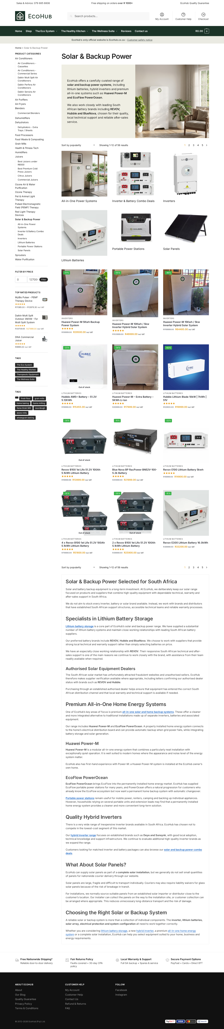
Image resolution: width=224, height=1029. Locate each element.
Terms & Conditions (26, 1008)
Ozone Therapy (23, 192)
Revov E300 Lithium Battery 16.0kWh (185, 542)
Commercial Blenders (29, 113)
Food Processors (24, 135)
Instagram (121, 994)
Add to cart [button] (84, 339)
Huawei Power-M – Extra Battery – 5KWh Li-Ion (133, 398)
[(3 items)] (16, 398)
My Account (162, 19)
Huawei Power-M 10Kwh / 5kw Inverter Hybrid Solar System (130, 325)
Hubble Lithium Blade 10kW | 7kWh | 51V (184, 398)
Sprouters (20, 255)
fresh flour (26, 398)
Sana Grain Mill (24, 408)
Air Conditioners (23, 58)
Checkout (203, 19)
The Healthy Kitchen (26, 369)
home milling (39, 403)
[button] (202, 31)
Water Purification (24, 259)
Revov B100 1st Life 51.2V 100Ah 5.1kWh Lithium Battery (81, 471)
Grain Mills (20, 143)
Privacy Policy (23, 1003)
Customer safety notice (139, 39)
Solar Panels (24, 250)
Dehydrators (22, 122)
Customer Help (183, 19)
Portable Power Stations (30, 246)
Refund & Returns (75, 1003)
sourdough (40, 408)
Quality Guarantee (25, 999)
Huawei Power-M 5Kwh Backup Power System (81, 323)
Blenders (20, 108)
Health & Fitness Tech (26, 148)
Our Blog (20, 994)
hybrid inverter (145, 930)
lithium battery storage (114, 930)
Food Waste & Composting (29, 139)
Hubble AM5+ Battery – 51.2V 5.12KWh (79, 398)
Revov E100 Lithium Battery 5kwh (183, 469)
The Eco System (24, 365)
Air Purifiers (21, 99)
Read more (84, 413)
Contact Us (71, 999)
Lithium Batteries (71, 393)
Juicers (19, 156)
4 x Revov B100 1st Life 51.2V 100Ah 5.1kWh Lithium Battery (83, 544)
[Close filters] (49, 54)
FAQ (67, 1008)
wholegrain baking (25, 417)
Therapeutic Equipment (28, 374)
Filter (43, 279)
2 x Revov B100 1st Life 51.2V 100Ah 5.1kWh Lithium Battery (133, 544)
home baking (23, 403)
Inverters (67, 318)
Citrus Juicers (25, 175)
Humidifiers (21, 152)
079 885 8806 (42, 3)
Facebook (121, 990)
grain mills (39, 398)
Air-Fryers (20, 103)
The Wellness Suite (25, 379)
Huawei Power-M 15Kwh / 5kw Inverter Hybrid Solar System (181, 323)
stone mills (22, 413)
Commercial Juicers (28, 179)
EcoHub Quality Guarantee (194, 3)
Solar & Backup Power (27, 219)
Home (18, 48)
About (18, 990)
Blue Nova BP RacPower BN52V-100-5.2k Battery (134, 471)
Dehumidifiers (22, 118)
